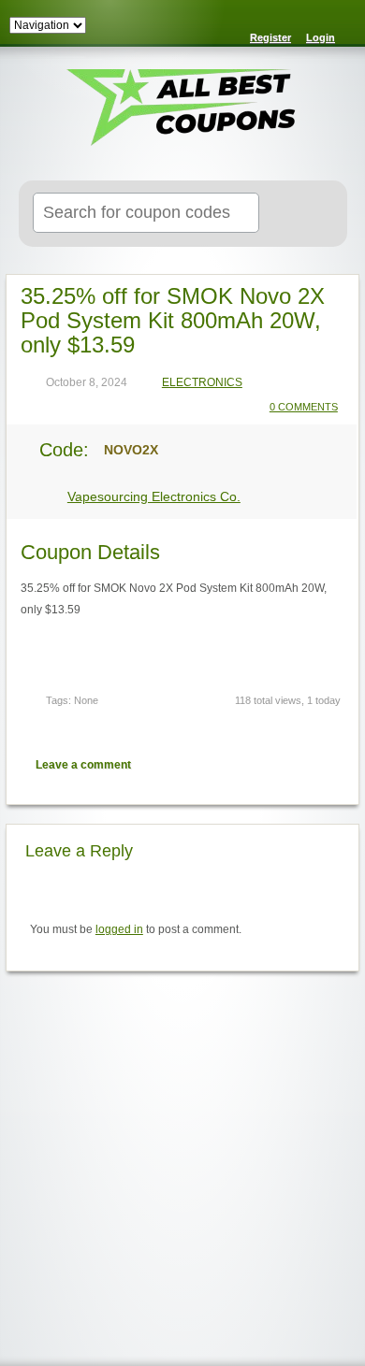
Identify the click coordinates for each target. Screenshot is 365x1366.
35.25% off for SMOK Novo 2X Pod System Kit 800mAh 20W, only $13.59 (173, 320)
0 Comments (304, 406)
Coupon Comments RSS (232, 764)
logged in (119, 929)
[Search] (310, 214)
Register (270, 37)
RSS (338, 24)
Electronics (202, 383)
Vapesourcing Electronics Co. (154, 496)
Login (320, 37)
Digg (330, 764)
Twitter (265, 764)
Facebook (297, 764)
